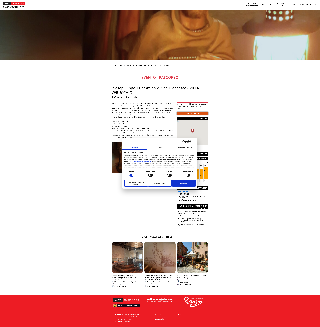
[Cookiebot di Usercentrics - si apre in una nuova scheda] (183, 141)
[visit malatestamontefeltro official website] (127, 307)
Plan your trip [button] (281, 5)
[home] (115, 65)
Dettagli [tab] (160, 147)
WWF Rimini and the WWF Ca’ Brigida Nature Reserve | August (192, 212)
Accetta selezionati (160, 183)
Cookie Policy (160, 319)
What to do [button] (267, 5)
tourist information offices (121, 321)
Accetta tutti (184, 183)
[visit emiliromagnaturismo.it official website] (160, 300)
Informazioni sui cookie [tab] (185, 147)
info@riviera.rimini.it (123, 319)
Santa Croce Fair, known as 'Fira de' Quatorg (191, 224)
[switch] (150, 175)
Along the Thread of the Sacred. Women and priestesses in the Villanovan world (159, 277)
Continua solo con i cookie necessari (136, 183)
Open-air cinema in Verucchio (190, 216)
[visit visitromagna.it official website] (193, 302)
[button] (307, 5)
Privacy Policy (160, 317)
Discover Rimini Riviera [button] (252, 5)
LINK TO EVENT (192, 113)
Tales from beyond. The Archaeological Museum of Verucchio (124, 277)
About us (158, 315)
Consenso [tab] (135, 147)
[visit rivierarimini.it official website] (127, 299)
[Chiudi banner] (195, 141)
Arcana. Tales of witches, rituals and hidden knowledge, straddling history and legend (191, 220)
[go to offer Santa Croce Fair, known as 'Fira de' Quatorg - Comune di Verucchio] (192, 257)
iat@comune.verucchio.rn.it (189, 200)
